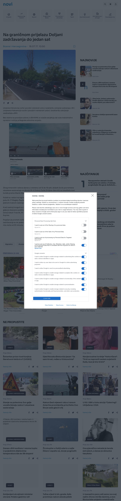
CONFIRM (46, 298)
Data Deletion (49, 305)
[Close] (93, 196)
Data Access (59, 305)
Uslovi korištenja (71, 305)
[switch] (83, 225)
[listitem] (60, 221)
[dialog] (60, 250)
